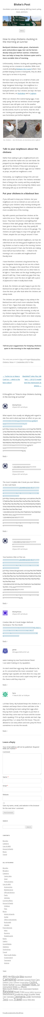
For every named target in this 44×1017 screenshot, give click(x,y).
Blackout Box (35, 359)
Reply (5, 456)
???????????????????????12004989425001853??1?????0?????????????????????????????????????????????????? (26, 468)
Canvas (20, 979)
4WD (5, 976)
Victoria (6, 963)
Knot (19, 987)
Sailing (5, 941)
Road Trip (19, 991)
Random (35, 989)
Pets (21, 359)
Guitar (6, 917)
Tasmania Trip (22, 996)
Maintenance (8, 890)
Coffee (11, 982)
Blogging (5, 871)
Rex (32, 362)
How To (35, 984)
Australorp (21, 93)
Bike (22, 976)
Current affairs (8, 901)
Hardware (18, 985)
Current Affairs (24, 982)
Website (6, 794)
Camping (6, 844)
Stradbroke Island (21, 994)
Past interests (7, 928)
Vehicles (7, 898)
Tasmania (7, 960)
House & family (8, 849)
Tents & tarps (8, 882)
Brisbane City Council (24, 69)
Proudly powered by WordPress (13, 1013)
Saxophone (37, 992)
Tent (5, 999)
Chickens (6, 362)
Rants (5, 939)
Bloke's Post (22, 4)
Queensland (8, 958)
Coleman (16, 982)
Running (7, 933)
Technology (7, 949)
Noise (12, 362)
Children (7, 906)
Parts (6, 895)
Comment (6, 752)
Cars (38, 979)
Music (5, 852)
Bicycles (5, 841)
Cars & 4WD (7, 846)
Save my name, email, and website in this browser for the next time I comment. (21, 806)
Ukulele (6, 925)
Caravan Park (29, 980)
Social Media (7, 944)
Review (8, 991)
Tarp (4, 997)
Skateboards (8, 936)
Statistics (6, 947)
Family (5, 984)
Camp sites (8, 876)
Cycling (33, 982)
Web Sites (31, 1000)
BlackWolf (28, 977)
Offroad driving (9, 892)
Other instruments (10, 920)
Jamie (14, 649)
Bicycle (15, 976)
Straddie (32, 994)
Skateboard (8, 994)
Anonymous (16, 405)
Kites (5, 930)
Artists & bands (9, 914)
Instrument (7, 987)
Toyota (11, 1000)
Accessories (8, 887)
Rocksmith (7, 922)
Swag (38, 994)
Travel (5, 854)
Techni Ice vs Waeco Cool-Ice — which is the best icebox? (11, 379)
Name (6, 777)
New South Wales (10, 955)
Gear (6, 879)
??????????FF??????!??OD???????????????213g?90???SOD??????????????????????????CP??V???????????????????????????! (20, 423)
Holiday (26, 984)
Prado (21, 989)
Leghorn (33, 93)
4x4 (10, 976)
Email (5, 786)
